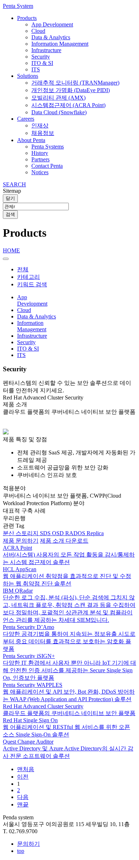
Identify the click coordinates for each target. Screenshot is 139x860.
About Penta (31, 140)
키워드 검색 (32, 284)
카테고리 (28, 277)
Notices (39, 172)
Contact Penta (47, 166)
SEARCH (14, 184)
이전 (23, 777)
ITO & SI (42, 63)
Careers (25, 119)
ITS (35, 69)
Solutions (27, 76)
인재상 (39, 125)
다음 (23, 797)
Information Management (59, 44)
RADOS (76, 533)
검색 (10, 214)
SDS (46, 533)
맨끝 (23, 804)
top (20, 851)
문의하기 (28, 844)
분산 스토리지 (21, 533)
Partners (40, 159)
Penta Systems (47, 147)
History (39, 153)
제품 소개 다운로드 (64, 541)
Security (40, 57)
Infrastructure (46, 50)
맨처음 (25, 769)
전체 (23, 269)
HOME (11, 250)
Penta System (18, 6)
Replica (95, 533)
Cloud (38, 31)
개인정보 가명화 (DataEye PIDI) (70, 90)
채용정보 (42, 133)
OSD (58, 533)
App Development (52, 24)
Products (27, 18)
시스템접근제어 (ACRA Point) (68, 105)
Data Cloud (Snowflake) (59, 112)
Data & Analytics (50, 37)
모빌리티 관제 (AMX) (58, 98)
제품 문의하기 (20, 541)
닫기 (10, 198)
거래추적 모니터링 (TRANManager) (75, 83)
